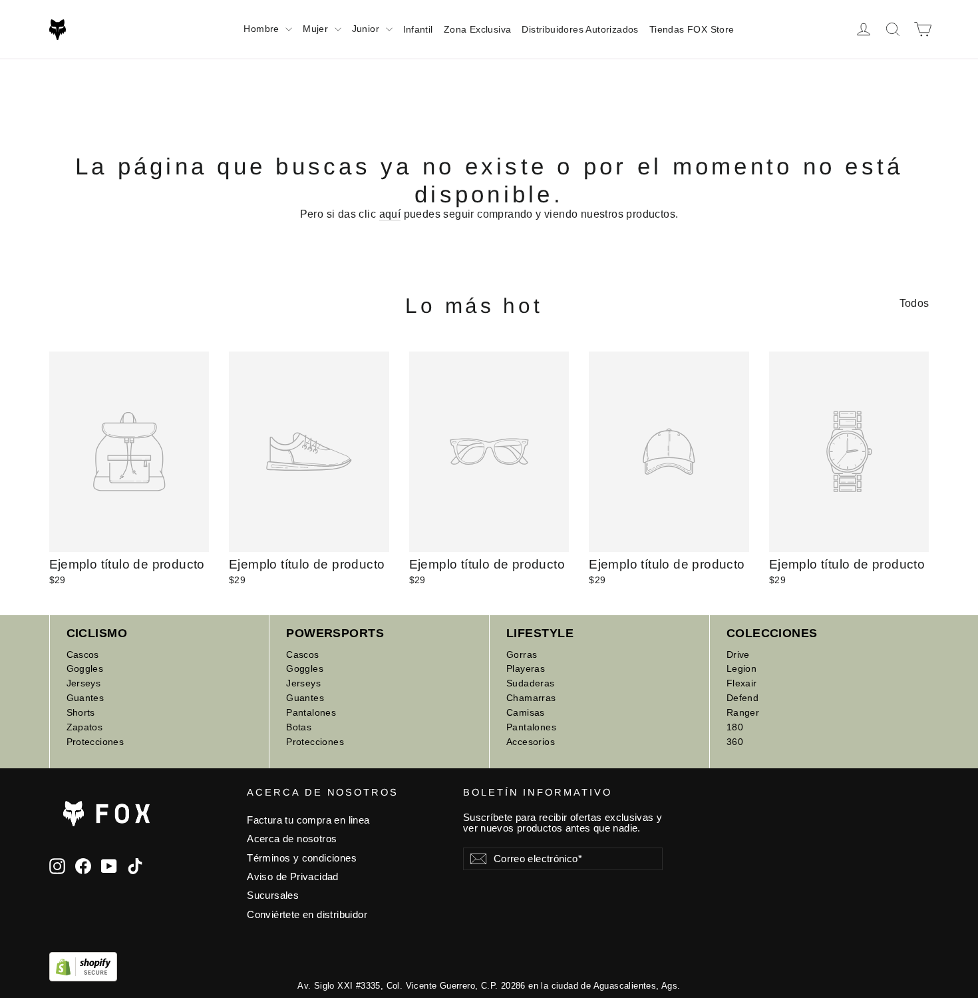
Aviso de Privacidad (293, 877)
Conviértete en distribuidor (307, 914)
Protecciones (95, 741)
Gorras (521, 654)
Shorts (81, 712)
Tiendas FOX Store (691, 29)
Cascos (83, 654)
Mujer (317, 28)
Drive (738, 654)
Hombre (263, 28)
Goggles (85, 668)
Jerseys (84, 683)
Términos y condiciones (302, 858)
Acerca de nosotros (292, 839)
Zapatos (85, 727)
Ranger (743, 712)
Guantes (85, 697)
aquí (390, 214)
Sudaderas (530, 683)
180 (735, 727)
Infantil (418, 29)
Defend (742, 697)
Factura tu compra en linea (308, 820)
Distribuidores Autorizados (580, 29)
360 (735, 741)
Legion (741, 668)
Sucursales (273, 895)
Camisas (525, 712)
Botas (298, 727)
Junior (367, 28)
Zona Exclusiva (478, 29)
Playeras (525, 668)
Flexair (742, 683)
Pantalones (311, 712)
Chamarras (531, 697)
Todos (914, 303)
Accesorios (530, 741)
